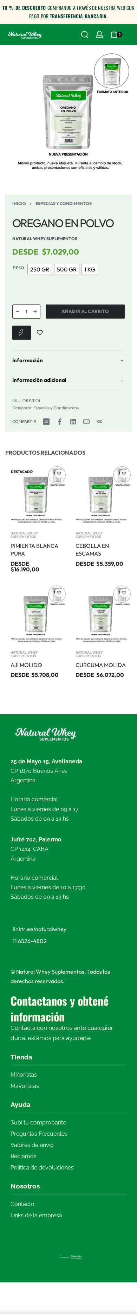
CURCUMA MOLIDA (101, 664)
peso (18, 267)
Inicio (19, 203)
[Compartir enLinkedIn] (73, 421)
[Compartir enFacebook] (60, 421)
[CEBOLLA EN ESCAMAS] (101, 495)
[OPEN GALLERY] (68, 113)
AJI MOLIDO (26, 664)
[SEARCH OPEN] (85, 34)
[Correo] (86, 421)
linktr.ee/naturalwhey (39, 928)
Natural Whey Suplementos (24, 535)
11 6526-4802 (30, 940)
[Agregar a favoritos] (39, 333)
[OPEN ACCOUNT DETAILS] (99, 34)
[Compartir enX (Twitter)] (46, 421)
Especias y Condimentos (63, 203)
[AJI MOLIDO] (36, 614)
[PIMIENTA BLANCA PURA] (36, 495)
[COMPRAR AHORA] (21, 333)
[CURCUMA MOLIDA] (101, 614)
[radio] (40, 269)
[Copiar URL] (100, 421)
